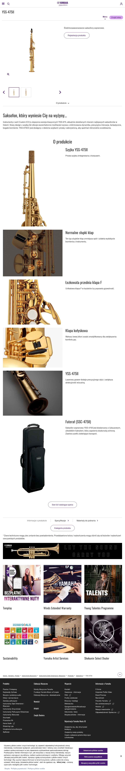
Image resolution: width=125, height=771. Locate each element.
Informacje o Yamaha (103, 683)
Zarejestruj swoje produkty (74, 732)
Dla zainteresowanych (103, 703)
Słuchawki (6, 717)
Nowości (37, 701)
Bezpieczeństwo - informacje (75, 714)
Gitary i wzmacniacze (10, 698)
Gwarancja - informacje (73, 692)
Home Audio (7, 723)
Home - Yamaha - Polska (11, 676)
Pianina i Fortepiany (10, 689)
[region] (62, 756)
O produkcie (61, 103)
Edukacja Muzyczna (41, 683)
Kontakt (67, 689)
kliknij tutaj (61, 762)
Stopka (7, 768)
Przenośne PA (8, 720)
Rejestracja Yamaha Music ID (75, 721)
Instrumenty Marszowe (11, 714)
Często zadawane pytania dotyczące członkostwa (78, 736)
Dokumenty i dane (71, 712)
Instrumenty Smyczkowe (12, 709)
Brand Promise (100, 695)
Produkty (71, 676)
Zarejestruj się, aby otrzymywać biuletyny (76, 728)
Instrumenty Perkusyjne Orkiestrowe (16, 712)
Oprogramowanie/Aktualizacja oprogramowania (75, 707)
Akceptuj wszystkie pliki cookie (93, 763)
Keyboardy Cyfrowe (10, 692)
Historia (98, 706)
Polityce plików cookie (36, 768)
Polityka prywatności (19, 768)
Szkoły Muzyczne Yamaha (43, 689)
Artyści (36, 708)
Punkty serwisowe (71, 698)
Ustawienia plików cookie (93, 750)
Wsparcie (68, 683)
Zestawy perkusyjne (10, 701)
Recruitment (99, 698)
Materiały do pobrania (86, 520)
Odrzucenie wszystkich (93, 757)
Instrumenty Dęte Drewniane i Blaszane (52, 676)
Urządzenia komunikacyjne (12, 729)
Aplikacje (6, 732)
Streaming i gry (8, 726)
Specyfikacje (60, 520)
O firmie (98, 689)
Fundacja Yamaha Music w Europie (46, 692)
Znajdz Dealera (39, 715)
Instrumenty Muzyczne (29, 676)
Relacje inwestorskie (102, 709)
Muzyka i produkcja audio (12, 695)
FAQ (66, 695)
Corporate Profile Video (103, 692)
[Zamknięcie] (121, 756)
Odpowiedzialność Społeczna (105, 712)
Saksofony (79, 676)
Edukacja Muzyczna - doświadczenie (47, 695)
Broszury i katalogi (71, 701)
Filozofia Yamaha (101, 701)
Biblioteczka (69, 703)
